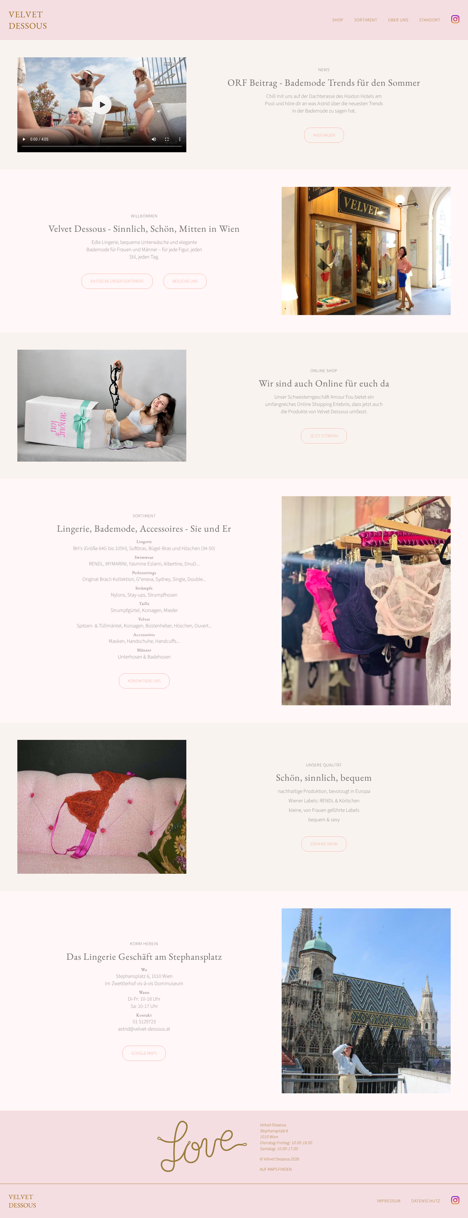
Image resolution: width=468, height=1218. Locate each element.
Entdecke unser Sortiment (117, 281)
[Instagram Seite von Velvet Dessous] (455, 20)
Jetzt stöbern (324, 436)
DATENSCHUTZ (425, 1201)
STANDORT (429, 20)
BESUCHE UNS (185, 281)
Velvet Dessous (22, 1201)
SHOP (337, 20)
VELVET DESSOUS (28, 20)
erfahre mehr (323, 844)
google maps (144, 1053)
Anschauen (324, 135)
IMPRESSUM (389, 1201)
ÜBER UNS (398, 20)
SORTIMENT (365, 20)
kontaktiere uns (144, 681)
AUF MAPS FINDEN (276, 1169)
